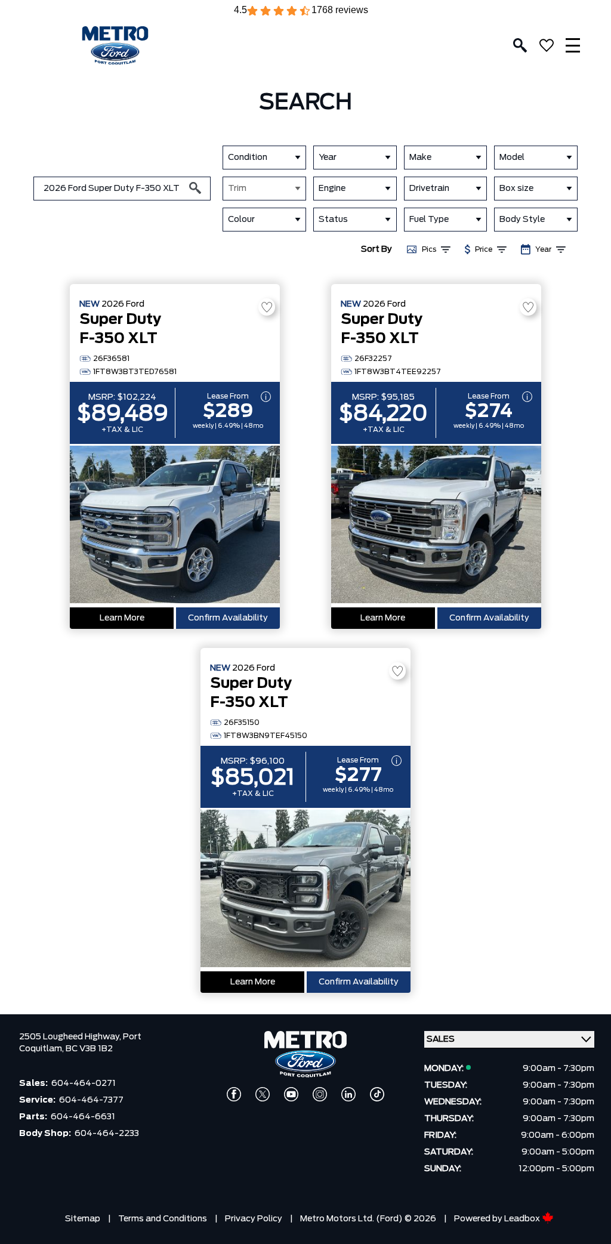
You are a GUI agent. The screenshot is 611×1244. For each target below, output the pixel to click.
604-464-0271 (83, 1083)
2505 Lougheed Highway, (71, 1037)
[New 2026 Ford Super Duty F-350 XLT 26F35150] (305, 889)
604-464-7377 (91, 1100)
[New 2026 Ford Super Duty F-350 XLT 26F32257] (436, 525)
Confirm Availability (228, 618)
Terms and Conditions (162, 1219)
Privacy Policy (253, 1219)
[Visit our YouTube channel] (291, 1094)
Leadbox (523, 1219)
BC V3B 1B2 (89, 1049)
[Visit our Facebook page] (233, 1094)
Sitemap (82, 1219)
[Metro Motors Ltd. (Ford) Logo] (115, 45)
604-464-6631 (83, 1117)
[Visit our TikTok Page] (377, 1094)
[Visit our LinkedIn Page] (348, 1094)
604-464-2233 (107, 1133)
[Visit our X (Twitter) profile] (262, 1094)
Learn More (122, 618)
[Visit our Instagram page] (319, 1094)
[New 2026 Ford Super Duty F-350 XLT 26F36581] (175, 525)
